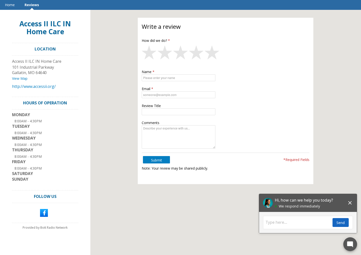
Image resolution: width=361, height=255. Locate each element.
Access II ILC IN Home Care (45, 27)
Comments (150, 122)
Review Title (151, 105)
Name (147, 71)
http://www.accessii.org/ (34, 86)
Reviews (32, 4)
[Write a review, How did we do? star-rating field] (225, 53)
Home (10, 4)
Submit (156, 160)
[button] (149, 53)
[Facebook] (44, 212)
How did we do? (154, 40)
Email (146, 88)
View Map (20, 78)
